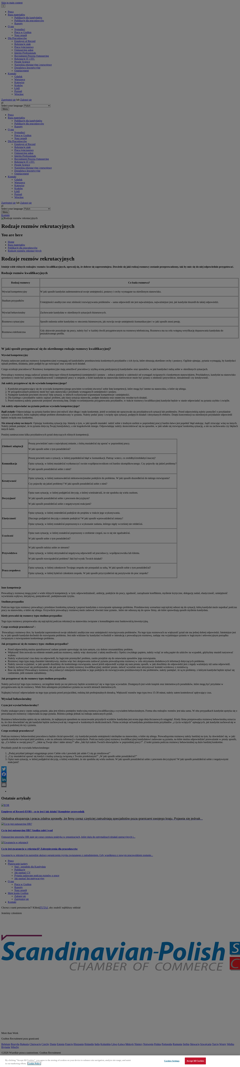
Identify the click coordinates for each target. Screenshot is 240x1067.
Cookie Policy (34, 1063)
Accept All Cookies (195, 1061)
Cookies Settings (171, 1061)
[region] (120, 1061)
